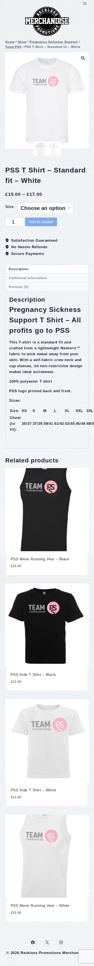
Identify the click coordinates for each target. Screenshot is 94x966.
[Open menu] (85, 3)
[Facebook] (33, 942)
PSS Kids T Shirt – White (33, 790)
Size (9, 207)
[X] (47, 942)
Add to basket (41, 222)
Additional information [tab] (28, 278)
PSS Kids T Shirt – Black (33, 675)
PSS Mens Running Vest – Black (40, 559)
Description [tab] (18, 269)
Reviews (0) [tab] (18, 287)
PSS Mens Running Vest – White (40, 906)
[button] (83, 58)
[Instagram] (61, 942)
